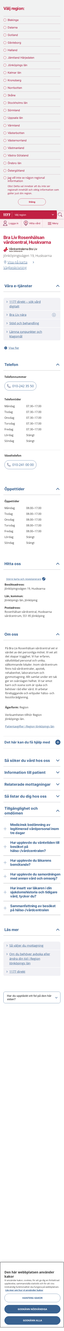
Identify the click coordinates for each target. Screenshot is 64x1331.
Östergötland (16, 170)
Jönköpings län (17, 65)
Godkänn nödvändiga (32, 1309)
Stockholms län (17, 102)
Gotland (13, 35)
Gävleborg (14, 42)
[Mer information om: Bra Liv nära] (54, 314)
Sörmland (14, 110)
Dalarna (13, 27)
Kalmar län (14, 72)
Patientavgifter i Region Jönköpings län (29, 726)
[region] (32, 1294)
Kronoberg (14, 80)
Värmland (14, 125)
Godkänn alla (32, 1320)
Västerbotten (16, 133)
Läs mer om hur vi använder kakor (24, 1290)
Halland (12, 50)
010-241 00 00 (23, 464)
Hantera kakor (32, 1297)
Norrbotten (15, 87)
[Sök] (60, 214)
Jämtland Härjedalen (21, 57)
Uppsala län (15, 117)
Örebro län (14, 163)
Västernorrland (17, 140)
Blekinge (13, 20)
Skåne (11, 95)
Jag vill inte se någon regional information (26, 179)
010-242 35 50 (23, 386)
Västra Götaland (18, 155)
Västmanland (16, 148)
